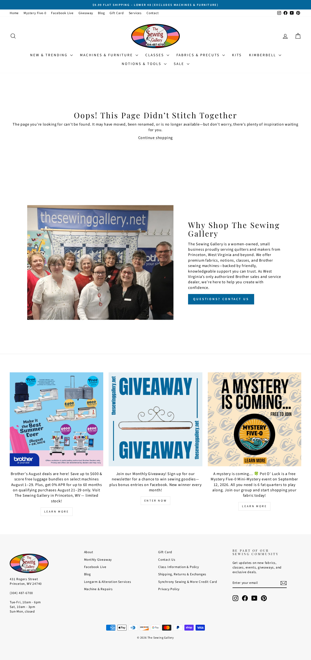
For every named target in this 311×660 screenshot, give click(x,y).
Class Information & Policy (178, 567)
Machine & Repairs (98, 589)
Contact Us (166, 559)
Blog (101, 13)
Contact (153, 13)
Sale (180, 63)
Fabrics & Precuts (198, 55)
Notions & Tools (142, 63)
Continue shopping (155, 137)
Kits (237, 55)
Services (135, 13)
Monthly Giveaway (98, 559)
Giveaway (85, 13)
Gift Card (117, 13)
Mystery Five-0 (35, 13)
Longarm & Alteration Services (107, 581)
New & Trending (49, 55)
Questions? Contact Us (221, 299)
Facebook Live (62, 13)
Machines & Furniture (107, 55)
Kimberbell (263, 55)
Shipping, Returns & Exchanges (182, 574)
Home (14, 13)
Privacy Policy (169, 589)
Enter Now (155, 501)
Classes (155, 55)
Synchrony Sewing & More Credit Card (187, 581)
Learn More (56, 512)
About (88, 552)
